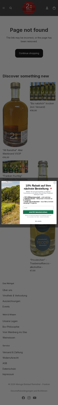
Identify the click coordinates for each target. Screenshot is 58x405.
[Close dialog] (54, 183)
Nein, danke (38, 221)
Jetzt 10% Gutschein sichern (38, 212)
